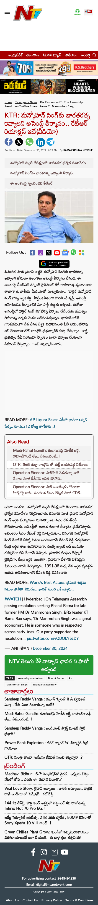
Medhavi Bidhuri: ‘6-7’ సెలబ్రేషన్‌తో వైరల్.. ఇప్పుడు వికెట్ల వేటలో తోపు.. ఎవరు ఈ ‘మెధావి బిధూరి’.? (47, 776)
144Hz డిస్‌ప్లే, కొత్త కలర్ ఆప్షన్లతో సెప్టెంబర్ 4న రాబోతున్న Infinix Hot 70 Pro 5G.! (45, 805)
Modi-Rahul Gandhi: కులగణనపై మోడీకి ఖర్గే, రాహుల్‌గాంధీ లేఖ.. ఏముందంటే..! (46, 453)
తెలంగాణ (32, 55)
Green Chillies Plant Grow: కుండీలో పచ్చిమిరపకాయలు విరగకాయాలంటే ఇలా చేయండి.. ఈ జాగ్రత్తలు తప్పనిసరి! (47, 834)
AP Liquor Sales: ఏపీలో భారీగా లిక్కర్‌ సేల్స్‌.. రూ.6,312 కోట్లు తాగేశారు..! (46, 423)
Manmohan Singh (17, 684)
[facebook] (9, 142)
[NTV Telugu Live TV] (88, 12)
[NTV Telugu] (28, 12)
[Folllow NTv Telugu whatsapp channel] (77, 12)
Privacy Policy (51, 900)
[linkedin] (40, 142)
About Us (12, 900)
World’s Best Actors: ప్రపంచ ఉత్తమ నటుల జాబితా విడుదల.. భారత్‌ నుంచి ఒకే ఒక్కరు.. (45, 586)
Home (8, 102)
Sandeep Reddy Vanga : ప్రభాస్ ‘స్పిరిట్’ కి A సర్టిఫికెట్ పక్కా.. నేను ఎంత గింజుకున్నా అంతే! (45, 701)
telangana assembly (45, 684)
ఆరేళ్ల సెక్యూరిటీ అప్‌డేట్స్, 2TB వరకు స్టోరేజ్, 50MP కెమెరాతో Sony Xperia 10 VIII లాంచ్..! (48, 820)
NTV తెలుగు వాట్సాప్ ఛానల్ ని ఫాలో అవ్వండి (49, 665)
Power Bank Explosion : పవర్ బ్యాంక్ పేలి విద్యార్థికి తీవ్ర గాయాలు (46, 745)
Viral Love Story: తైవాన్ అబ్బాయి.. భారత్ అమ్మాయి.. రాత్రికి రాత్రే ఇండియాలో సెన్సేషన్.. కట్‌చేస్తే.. (48, 791)
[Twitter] (49, 254)
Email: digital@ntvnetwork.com (49, 884)
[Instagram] (40, 254)
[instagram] (43, 853)
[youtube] (64, 853)
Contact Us (30, 900)
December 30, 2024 (50, 648)
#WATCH (13, 599)
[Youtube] (57, 254)
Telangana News (26, 102)
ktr (70, 678)
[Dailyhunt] (82, 254)
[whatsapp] (30, 142)
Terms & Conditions (79, 900)
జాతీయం (71, 55)
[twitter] (19, 142)
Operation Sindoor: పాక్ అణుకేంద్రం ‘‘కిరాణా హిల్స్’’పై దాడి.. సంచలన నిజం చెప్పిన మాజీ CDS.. (47, 489)
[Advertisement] (49, 379)
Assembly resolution (30, 678)
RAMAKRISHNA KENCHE (78, 150)
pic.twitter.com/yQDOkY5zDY (53, 638)
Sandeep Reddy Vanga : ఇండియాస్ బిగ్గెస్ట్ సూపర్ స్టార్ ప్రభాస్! (45, 730)
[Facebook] (32, 254)
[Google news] (65, 254)
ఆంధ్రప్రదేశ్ (15, 55)
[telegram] (51, 142)
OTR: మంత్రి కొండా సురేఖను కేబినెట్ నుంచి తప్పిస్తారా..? (44, 757)
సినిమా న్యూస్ (52, 55)
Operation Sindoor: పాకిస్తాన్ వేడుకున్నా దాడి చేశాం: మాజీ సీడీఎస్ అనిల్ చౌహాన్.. (46, 475)
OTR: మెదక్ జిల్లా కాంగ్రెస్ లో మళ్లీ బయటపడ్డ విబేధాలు (50, 464)
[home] (2, 55)
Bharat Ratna (56, 678)
